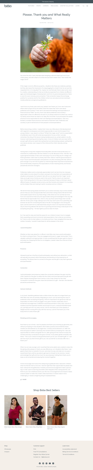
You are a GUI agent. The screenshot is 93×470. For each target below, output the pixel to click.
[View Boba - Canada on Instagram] (46, 463)
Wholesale (7, 449)
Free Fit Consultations (40, 451)
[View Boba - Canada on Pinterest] (43, 463)
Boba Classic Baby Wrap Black (34, 427)
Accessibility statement (69, 449)
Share (24, 379)
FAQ (34, 449)
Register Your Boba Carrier (41, 454)
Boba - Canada (43, 466)
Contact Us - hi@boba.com (41, 457)
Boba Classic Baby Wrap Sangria (13, 427)
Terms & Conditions (68, 454)
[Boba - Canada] (8, 5)
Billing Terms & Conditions (70, 451)
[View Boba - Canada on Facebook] (40, 463)
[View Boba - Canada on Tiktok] (53, 463)
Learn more (65, 446)
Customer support (38, 446)
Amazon (6, 451)
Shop (5, 446)
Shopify (54, 466)
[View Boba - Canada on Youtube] (50, 463)
